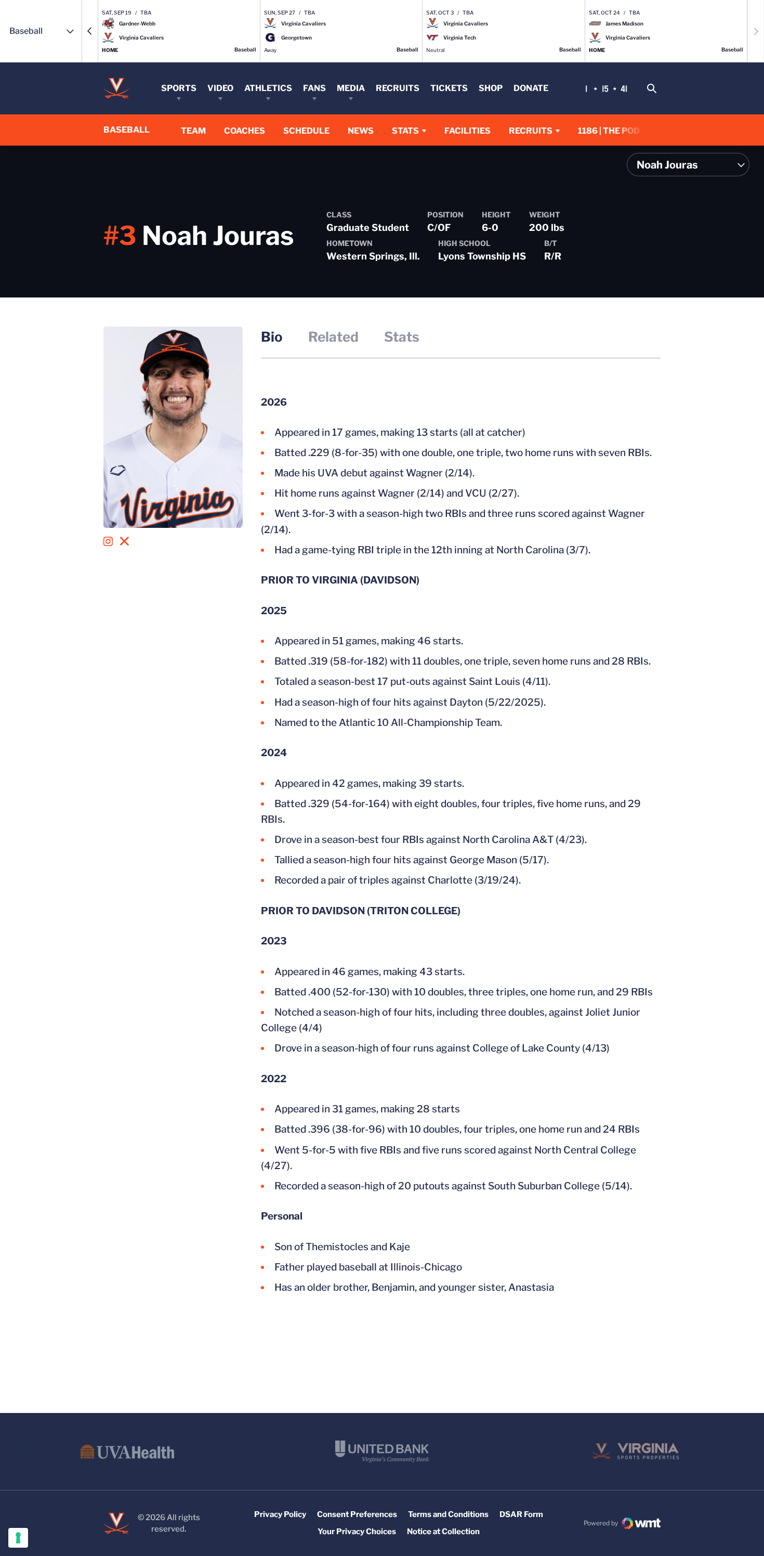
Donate (530, 88)
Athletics (268, 88)
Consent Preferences (357, 1514)
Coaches (244, 131)
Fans (314, 88)
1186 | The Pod (609, 131)
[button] (90, 31)
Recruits (397, 88)
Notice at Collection (443, 1531)
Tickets (449, 88)
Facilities (467, 131)
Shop (491, 88)
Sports (178, 88)
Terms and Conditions (448, 1514)
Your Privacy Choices (357, 1531)
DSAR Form (521, 1514)
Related (333, 337)
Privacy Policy (280, 1514)
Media (351, 88)
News (361, 131)
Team (193, 131)
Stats (405, 131)
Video (220, 88)
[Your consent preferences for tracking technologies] (18, 1538)
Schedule (306, 131)
